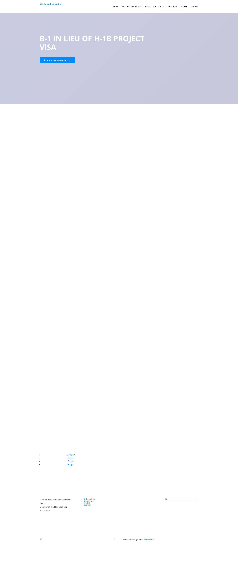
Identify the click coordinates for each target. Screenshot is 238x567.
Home (115, 7)
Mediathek (172, 7)
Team (147, 7)
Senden (110, 392)
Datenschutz (89, 499)
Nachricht (109, 387)
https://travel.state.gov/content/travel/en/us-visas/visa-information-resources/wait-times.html (139, 340)
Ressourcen (158, 7)
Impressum (89, 501)
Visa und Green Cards (132, 7)
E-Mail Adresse (112, 379)
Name (108, 373)
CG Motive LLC (148, 539)
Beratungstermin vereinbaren (57, 60)
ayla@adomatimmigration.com (54, 449)
